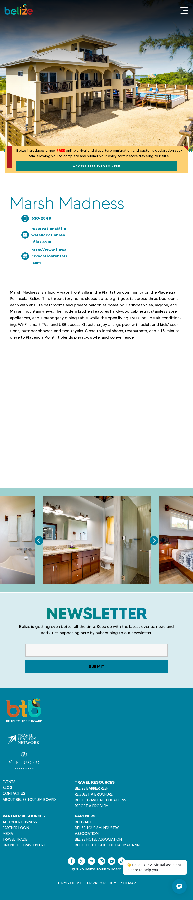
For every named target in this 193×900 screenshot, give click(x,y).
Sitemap (128, 883)
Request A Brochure (94, 794)
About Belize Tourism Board (29, 799)
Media (8, 833)
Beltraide (83, 822)
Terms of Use (69, 883)
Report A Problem (91, 806)
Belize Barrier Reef (91, 788)
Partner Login (16, 828)
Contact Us (14, 793)
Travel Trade (15, 839)
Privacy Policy (101, 883)
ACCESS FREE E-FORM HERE (96, 166)
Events (9, 782)
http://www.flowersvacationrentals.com (49, 256)
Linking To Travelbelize (24, 845)
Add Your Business (20, 822)
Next (154, 540)
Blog (7, 787)
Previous (39, 540)
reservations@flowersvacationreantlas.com (48, 235)
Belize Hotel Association (98, 839)
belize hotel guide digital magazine (108, 845)
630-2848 (41, 218)
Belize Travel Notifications (100, 800)
